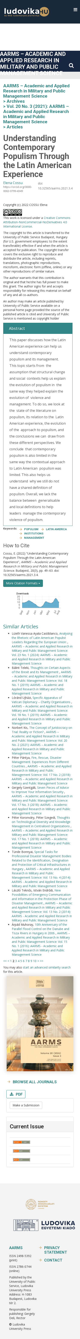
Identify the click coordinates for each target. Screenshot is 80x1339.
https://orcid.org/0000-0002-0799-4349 (17, 189)
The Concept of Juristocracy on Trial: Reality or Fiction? (42, 730)
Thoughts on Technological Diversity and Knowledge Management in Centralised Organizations (41, 821)
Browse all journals (35, 1082)
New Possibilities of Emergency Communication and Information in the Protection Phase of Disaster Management (41, 896)
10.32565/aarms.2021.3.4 (55, 188)
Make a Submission (26, 1105)
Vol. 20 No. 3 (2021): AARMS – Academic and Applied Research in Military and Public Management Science (36, 114)
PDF (19, 1094)
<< (5, 961)
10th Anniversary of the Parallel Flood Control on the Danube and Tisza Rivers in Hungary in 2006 (40, 928)
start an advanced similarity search (47, 967)
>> (41, 961)
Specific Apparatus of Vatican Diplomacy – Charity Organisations (41, 700)
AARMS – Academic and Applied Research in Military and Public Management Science (33, 63)
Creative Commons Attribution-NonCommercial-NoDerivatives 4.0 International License (36, 222)
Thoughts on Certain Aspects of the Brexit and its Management (41, 670)
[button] (75, 10)
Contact (53, 1260)
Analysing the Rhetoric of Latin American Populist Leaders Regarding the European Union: (42, 637)
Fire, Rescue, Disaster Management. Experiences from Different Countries (40, 762)
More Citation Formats (22, 583)
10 (34, 961)
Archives (16, 101)
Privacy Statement (55, 1249)
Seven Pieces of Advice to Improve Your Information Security (40, 790)
